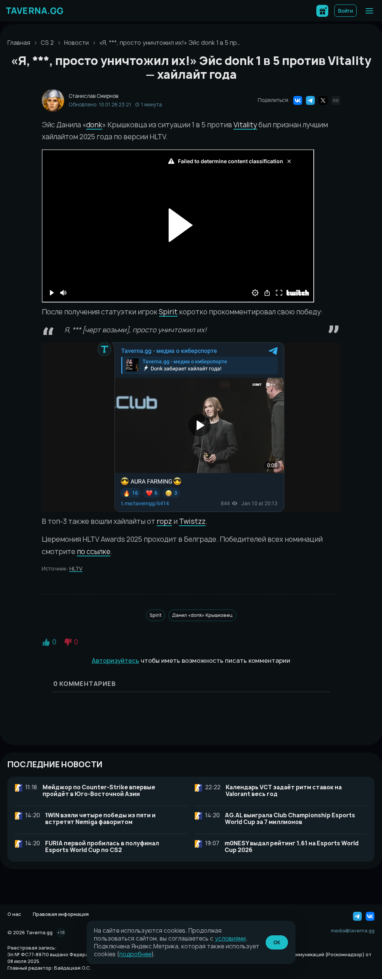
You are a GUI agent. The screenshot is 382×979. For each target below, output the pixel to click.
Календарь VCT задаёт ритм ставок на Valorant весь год (284, 790)
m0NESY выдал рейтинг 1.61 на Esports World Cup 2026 (291, 846)
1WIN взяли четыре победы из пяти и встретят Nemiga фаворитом (100, 818)
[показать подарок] (322, 11)
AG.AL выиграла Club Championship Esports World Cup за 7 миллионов (290, 818)
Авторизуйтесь (115, 660)
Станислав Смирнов (93, 96)
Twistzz (192, 521)
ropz (164, 521)
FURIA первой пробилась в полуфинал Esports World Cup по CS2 (102, 846)
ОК (276, 942)
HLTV (75, 568)
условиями (230, 938)
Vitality (245, 125)
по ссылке (93, 551)
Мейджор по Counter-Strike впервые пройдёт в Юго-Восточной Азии (99, 790)
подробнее (135, 954)
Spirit (168, 312)
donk (94, 125)
